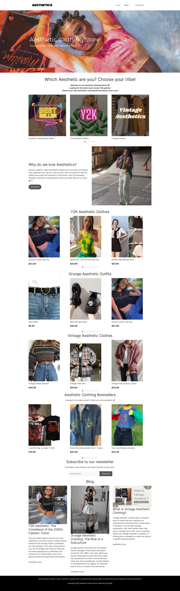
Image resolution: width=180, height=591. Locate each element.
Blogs (126, 5)
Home (118, 5)
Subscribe (106, 474)
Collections (139, 5)
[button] (3, 41)
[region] (90, 41)
